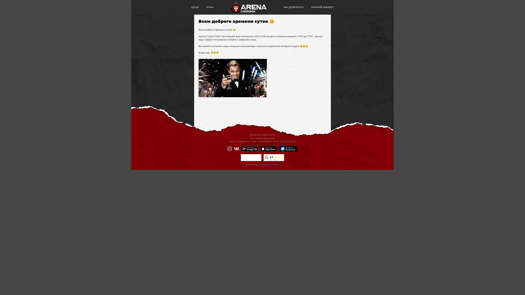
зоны (210, 7)
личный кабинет (322, 7)
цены (195, 7)
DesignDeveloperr (269, 164)
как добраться (294, 7)
